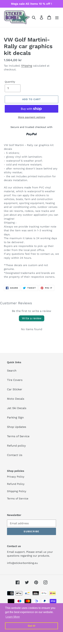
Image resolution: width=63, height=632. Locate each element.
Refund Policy (15, 484)
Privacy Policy (15, 476)
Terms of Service (18, 436)
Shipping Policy (16, 491)
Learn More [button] (13, 616)
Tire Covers (14, 380)
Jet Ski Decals (16, 408)
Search (11, 370)
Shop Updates (16, 427)
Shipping (26, 65)
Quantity (10, 81)
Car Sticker (14, 389)
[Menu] (57, 17)
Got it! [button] (31, 625)
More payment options (31, 117)
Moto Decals (15, 398)
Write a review (31, 318)
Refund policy (16, 445)
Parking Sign (15, 417)
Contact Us (14, 455)
